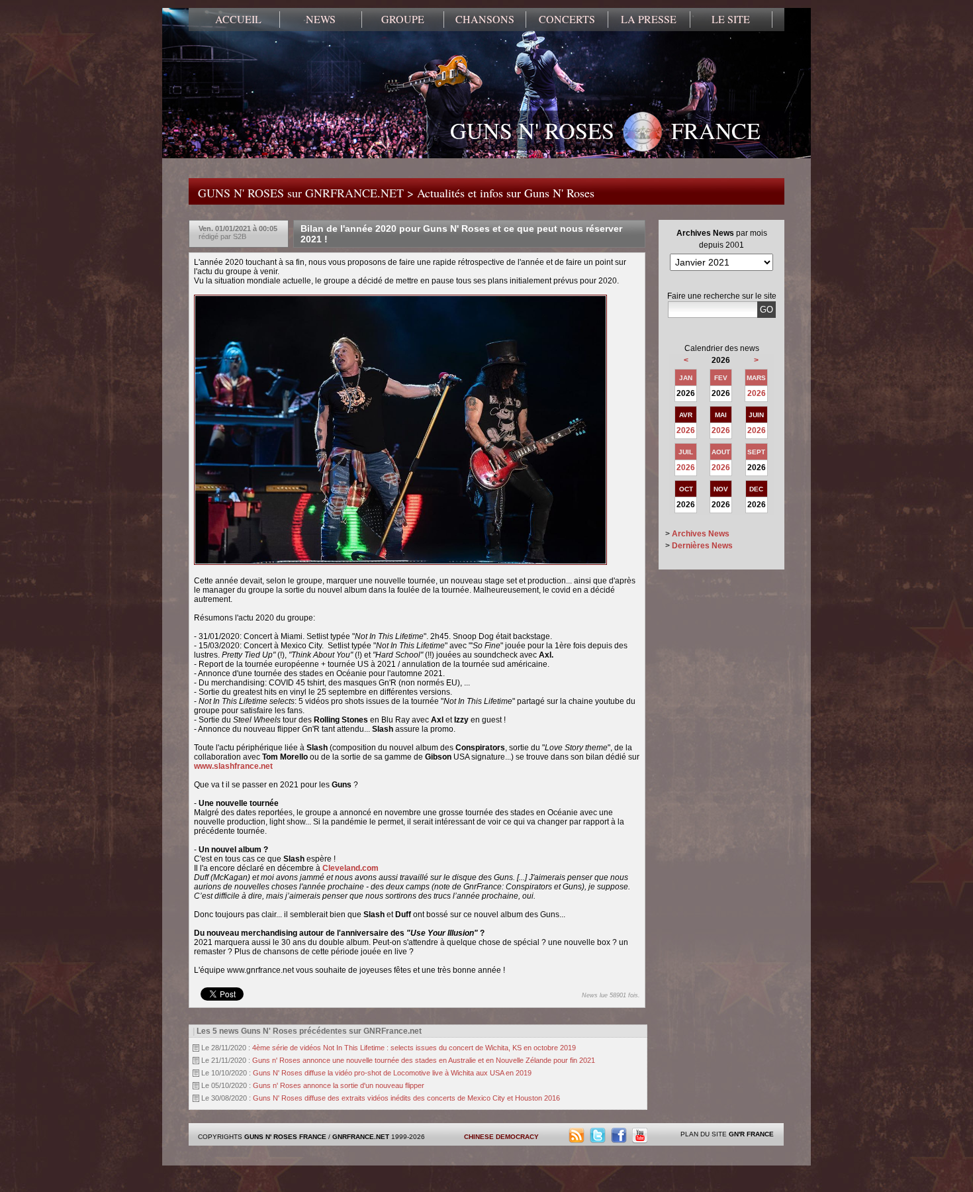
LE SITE (731, 19)
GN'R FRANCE (751, 1134)
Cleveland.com (350, 868)
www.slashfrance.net (233, 766)
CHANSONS (484, 19)
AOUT (721, 452)
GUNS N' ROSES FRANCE (605, 130)
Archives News (700, 533)
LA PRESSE (648, 19)
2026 (756, 393)
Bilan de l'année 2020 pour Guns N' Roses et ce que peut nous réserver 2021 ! (461, 233)
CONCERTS (567, 19)
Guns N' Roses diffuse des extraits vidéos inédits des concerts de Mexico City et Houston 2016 (406, 1098)
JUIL (685, 452)
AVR (685, 415)
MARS (756, 377)
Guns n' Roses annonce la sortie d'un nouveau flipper (338, 1085)
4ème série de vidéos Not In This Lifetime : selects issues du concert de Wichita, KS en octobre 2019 (414, 1048)
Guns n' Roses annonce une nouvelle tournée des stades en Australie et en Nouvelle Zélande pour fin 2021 (423, 1060)
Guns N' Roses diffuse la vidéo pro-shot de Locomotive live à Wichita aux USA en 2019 (392, 1073)
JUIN (756, 415)
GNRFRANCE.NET (360, 1136)
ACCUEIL (238, 19)
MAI (721, 415)
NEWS (321, 19)
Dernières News (702, 545)
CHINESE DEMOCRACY (501, 1136)
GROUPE (402, 19)
